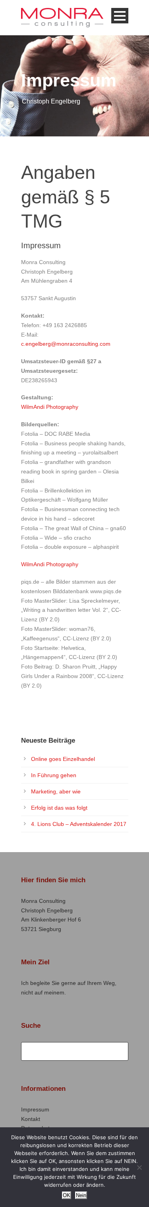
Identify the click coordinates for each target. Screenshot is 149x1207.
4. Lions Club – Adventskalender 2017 (78, 824)
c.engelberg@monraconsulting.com (65, 344)
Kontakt (30, 1119)
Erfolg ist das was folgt (59, 808)
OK (66, 1195)
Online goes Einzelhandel (63, 759)
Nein (81, 1195)
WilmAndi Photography (49, 407)
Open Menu (119, 15)
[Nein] (139, 1167)
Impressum (35, 1109)
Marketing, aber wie (56, 791)
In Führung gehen (53, 775)
